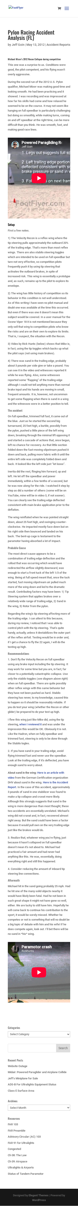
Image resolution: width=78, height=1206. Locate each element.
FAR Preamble (16, 1130)
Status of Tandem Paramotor (26, 1173)
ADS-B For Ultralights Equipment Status (32, 1084)
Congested (14, 1149)
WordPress (39, 1200)
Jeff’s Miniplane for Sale (23, 1078)
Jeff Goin (18, 44)
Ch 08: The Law (17, 1155)
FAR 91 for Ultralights (21, 1143)
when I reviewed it (30, 724)
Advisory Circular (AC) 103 (24, 1136)
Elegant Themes (39, 1195)
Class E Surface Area (21, 1090)
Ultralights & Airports (21, 1167)
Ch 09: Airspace (17, 1161)
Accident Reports (58, 44)
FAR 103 (13, 1124)
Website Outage (17, 1066)
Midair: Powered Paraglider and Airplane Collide (37, 1072)
